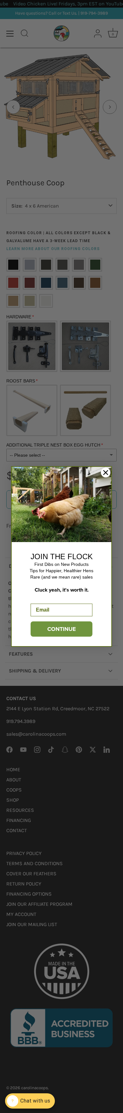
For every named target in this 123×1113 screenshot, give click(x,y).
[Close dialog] (106, 472)
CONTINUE (61, 629)
